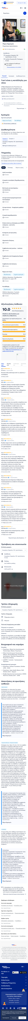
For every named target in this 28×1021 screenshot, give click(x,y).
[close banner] (2, 2)
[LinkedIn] (10, 1008)
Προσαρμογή (6, 1017)
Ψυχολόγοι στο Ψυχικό (7, 905)
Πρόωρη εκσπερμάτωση (7, 913)
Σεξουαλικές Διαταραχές (7, 920)
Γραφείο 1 (5, 138)
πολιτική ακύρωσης (20, 638)
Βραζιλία (17, 1002)
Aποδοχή (22, 1017)
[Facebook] (3, 1008)
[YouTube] (14, 1008)
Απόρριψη (14, 1017)
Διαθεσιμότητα (20, 76)
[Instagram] (7, 1008)
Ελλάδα (10, 998)
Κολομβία (11, 1000)
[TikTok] (18, 1008)
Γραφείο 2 (11, 138)
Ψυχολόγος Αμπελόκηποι (10, 46)
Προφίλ (4, 76)
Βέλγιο (14, 998)
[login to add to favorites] (23, 21)
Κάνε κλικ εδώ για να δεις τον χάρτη (14, 585)
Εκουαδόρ (16, 1000)
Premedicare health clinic (7, 928)
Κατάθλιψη (18, 920)
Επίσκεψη (10, 167)
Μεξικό (18, 998)
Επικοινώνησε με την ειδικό (14, 67)
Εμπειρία (11, 76)
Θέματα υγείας (19, 167)
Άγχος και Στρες (5, 936)
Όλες (3, 167)
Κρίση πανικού (15, 936)
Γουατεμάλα (11, 1002)
